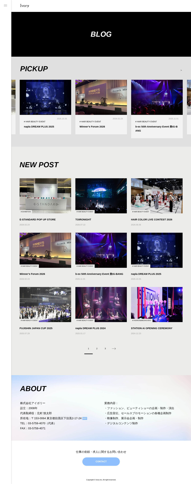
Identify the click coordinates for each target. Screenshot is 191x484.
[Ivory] (24, 6)
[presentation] (23, 69)
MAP (85, 418)
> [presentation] (181, 70)
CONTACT (101, 461)
